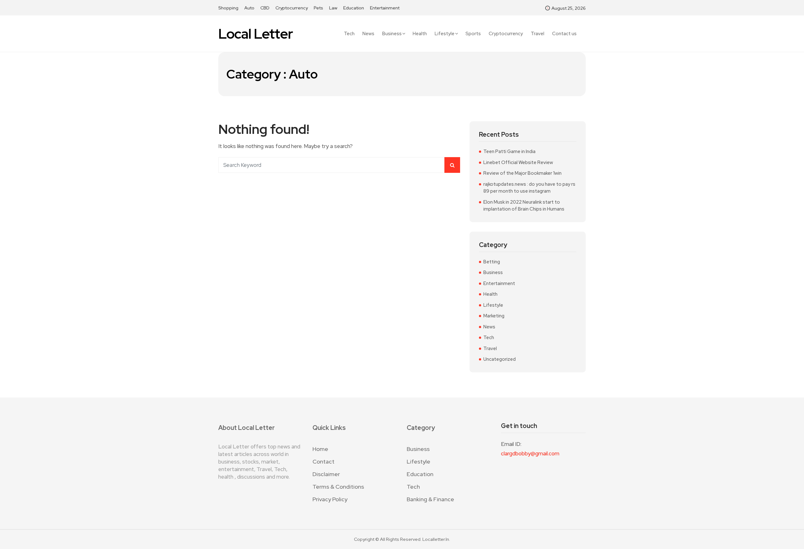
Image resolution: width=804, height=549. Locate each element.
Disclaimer (326, 474)
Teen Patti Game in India (509, 151)
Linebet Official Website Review (518, 162)
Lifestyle (444, 33)
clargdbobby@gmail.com (530, 453)
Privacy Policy (329, 499)
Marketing (493, 316)
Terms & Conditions (338, 486)
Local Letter (255, 33)
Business (392, 33)
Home (320, 449)
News (368, 33)
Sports (473, 33)
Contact (323, 461)
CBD (264, 8)
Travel (537, 33)
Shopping (228, 8)
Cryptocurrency (291, 8)
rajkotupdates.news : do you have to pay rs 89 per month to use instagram (529, 188)
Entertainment (384, 8)
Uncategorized (499, 359)
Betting (491, 262)
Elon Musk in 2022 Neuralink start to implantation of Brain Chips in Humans (523, 205)
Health (420, 33)
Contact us (564, 33)
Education (353, 8)
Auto (249, 8)
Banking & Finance (430, 499)
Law (333, 8)
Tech (349, 33)
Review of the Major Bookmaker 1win (522, 173)
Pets (318, 8)
